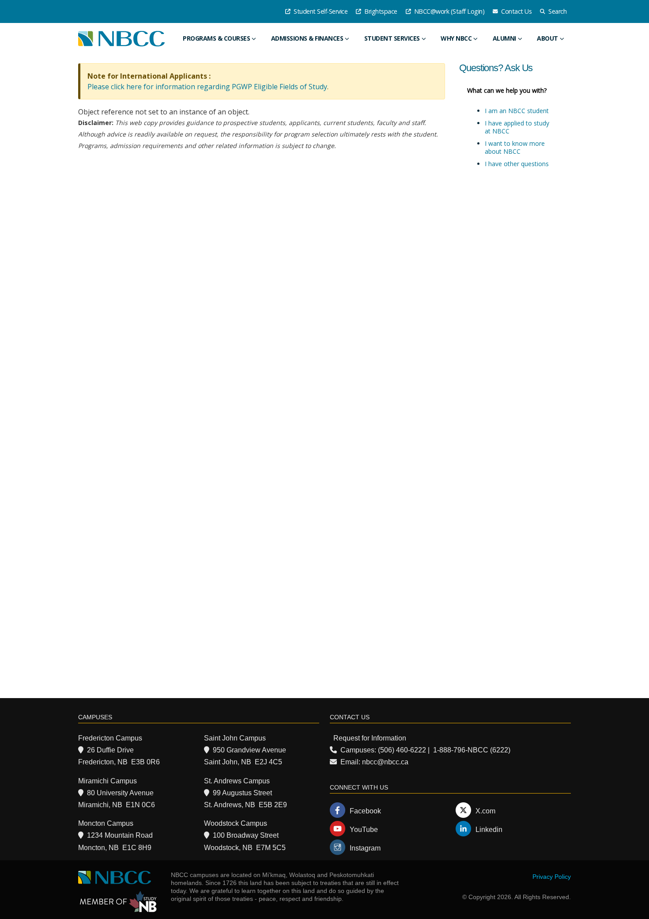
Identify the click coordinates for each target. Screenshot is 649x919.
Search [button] (557, 11)
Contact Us (516, 11)
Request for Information (369, 738)
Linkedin (488, 829)
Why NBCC (456, 38)
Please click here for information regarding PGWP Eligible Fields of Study (207, 86)
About (547, 38)
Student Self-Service (320, 11)
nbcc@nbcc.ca (385, 762)
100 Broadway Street (246, 835)
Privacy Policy (551, 876)
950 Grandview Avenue (249, 750)
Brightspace (380, 11)
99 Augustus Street (242, 793)
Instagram (365, 848)
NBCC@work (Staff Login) (448, 11)
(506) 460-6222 (402, 750)
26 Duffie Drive (110, 750)
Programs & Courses (216, 38)
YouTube (364, 829)
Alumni (504, 38)
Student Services (392, 38)
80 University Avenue (120, 793)
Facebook (365, 811)
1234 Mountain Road (120, 835)
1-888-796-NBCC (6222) (471, 750)
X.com (485, 811)
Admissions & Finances (307, 38)
